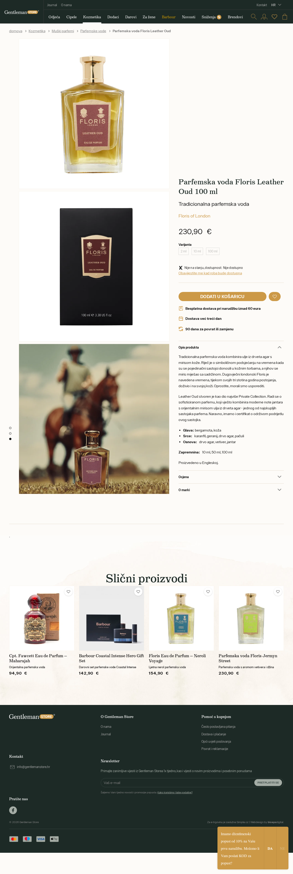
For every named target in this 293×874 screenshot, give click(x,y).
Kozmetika (37, 31)
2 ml (184, 251)
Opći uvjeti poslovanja (216, 741)
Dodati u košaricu (222, 296)
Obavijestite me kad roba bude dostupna (210, 273)
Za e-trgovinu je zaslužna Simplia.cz (227, 822)
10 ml (197, 251)
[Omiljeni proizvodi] (274, 16)
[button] (275, 296)
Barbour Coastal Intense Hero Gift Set (111, 658)
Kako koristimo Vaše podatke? (175, 792)
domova (15, 31)
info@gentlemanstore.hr (33, 767)
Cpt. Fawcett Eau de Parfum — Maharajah (38, 658)
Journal (52, 5)
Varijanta (185, 244)
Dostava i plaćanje (213, 734)
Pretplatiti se (268, 782)
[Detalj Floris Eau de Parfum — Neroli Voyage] (181, 618)
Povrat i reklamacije (214, 749)
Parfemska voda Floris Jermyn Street (248, 658)
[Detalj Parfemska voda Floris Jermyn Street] (251, 618)
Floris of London (194, 215)
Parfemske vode (93, 31)
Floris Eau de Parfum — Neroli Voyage (177, 658)
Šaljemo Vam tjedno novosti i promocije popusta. (147, 792)
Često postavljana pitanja (218, 726)
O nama (66, 5)
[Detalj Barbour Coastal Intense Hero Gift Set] (111, 618)
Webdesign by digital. (267, 822)
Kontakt (262, 5)
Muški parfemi (63, 31)
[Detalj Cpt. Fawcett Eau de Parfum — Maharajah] (41, 618)
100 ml (212, 251)
